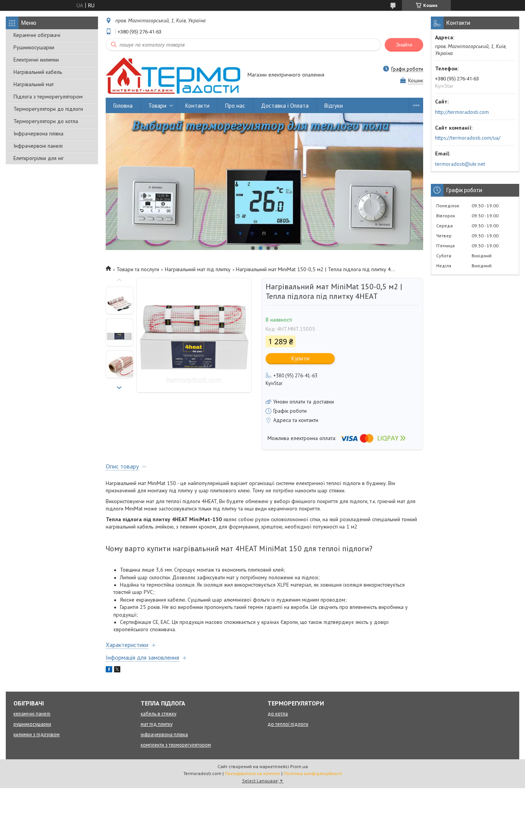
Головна (123, 105)
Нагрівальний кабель (37, 71)
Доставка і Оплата (285, 105)
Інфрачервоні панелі (38, 145)
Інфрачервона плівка (38, 133)
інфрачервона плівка (164, 734)
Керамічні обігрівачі (36, 35)
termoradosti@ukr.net (460, 163)
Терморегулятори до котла (45, 121)
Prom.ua (299, 766)
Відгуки (333, 105)
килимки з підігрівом (36, 734)
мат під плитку (157, 724)
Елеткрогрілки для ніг (38, 158)
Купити (300, 358)
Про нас (235, 105)
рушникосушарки (32, 724)
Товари (157, 105)
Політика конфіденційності (313, 773)
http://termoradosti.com (462, 111)
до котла (277, 713)
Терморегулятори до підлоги (48, 108)
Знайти (404, 45)
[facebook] (109, 670)
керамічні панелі (31, 713)
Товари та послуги (137, 269)
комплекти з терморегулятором (176, 745)
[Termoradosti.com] (173, 75)
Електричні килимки (36, 59)
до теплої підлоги (287, 724)
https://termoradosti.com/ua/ (467, 137)
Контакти (197, 105)
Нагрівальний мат (33, 84)
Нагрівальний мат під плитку (198, 269)
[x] (117, 670)
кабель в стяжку (158, 713)
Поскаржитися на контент (252, 773)
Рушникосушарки (33, 47)
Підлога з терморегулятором (48, 96)
